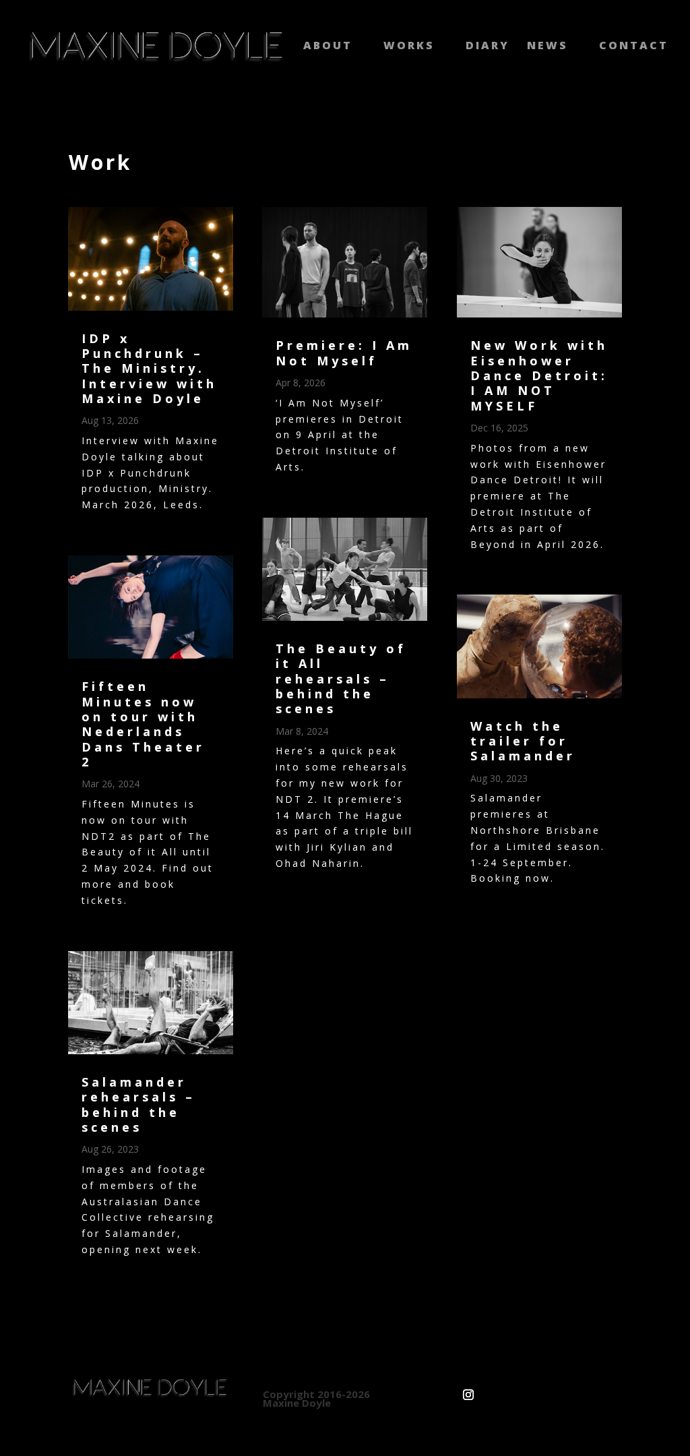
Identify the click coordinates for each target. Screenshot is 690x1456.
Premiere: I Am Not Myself (344, 352)
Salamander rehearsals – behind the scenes (138, 1104)
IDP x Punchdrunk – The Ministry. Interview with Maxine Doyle (149, 368)
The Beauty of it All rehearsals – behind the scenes (341, 678)
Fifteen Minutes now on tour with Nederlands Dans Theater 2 (143, 724)
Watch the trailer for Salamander (522, 741)
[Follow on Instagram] (468, 1389)
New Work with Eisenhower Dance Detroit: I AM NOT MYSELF (539, 375)
